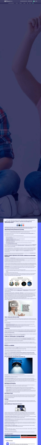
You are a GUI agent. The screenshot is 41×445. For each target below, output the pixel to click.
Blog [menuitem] (27, 3)
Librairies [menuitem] (17, 3)
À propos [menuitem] (24, 3)
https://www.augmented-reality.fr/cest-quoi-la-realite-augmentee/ (14, 288)
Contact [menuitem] (30, 3)
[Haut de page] (39, 443)
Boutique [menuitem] (20, 3)
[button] (12, 435)
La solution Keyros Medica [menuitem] (11, 3)
